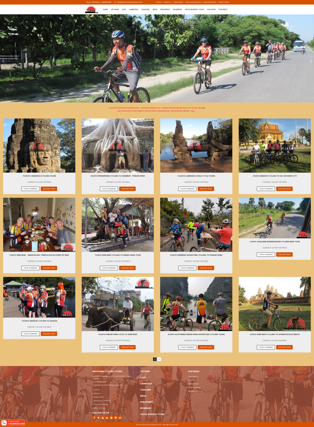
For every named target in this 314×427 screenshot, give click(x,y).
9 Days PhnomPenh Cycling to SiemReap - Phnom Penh (118, 176)
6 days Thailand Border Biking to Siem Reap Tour (275, 241)
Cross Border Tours (194, 9)
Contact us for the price (39, 182)
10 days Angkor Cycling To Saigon (39, 321)
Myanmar (177, 9)
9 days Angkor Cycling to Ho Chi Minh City (275, 176)
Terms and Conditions (193, 2)
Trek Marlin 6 (193, 376)
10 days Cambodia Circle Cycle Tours (196, 176)
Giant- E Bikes (193, 384)
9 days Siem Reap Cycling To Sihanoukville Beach (275, 334)
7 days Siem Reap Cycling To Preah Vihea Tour (118, 255)
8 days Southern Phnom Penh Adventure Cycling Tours (196, 334)
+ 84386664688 (100, 382)
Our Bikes (223, 9)
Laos (124, 9)
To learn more (5, 61)
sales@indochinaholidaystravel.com (129, 2)
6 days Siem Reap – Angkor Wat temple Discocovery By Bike (39, 255)
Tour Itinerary (30, 189)
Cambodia (133, 9)
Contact (158, 2)
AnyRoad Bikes (194, 387)
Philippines (165, 9)
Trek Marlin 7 (193, 380)
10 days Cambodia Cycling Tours (39, 176)
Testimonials (178, 2)
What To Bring (224, 2)
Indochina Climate (210, 2)
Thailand (145, 9)
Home (105, 9)
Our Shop (211, 9)
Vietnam (115, 9)
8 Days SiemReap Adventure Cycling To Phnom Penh (196, 255)
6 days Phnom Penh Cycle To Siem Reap (117, 334)
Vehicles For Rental (195, 391)
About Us (167, 2)
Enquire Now (49, 189)
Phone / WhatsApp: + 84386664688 (98, 2)
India (155, 9)
